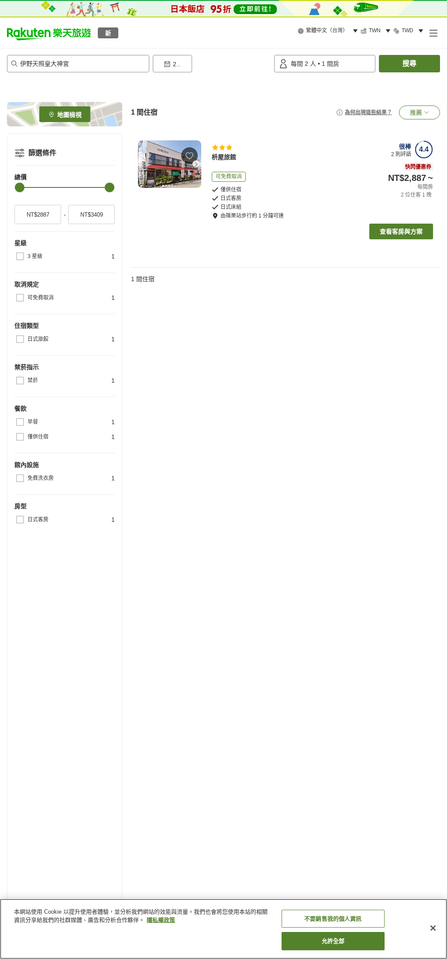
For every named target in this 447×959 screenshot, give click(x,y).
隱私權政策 (161, 920)
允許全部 (333, 941)
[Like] (189, 155)
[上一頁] (143, 163)
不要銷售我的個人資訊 (332, 918)
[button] (49, 32)
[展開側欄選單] (433, 33)
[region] (223, 929)
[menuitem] (329, 31)
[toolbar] (212, 63)
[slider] (19, 187)
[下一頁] (196, 163)
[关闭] (433, 928)
